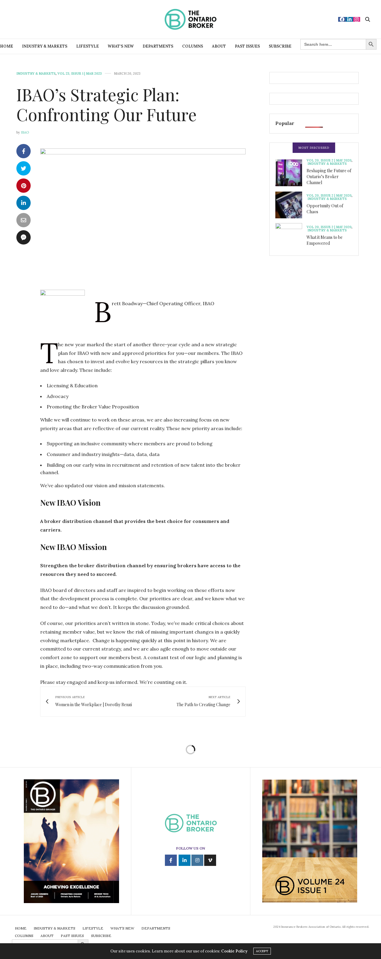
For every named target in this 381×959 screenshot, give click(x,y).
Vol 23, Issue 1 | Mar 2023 (79, 73)
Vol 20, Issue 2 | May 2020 (329, 160)
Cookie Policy (234, 951)
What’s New (121, 46)
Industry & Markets (44, 46)
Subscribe (280, 46)
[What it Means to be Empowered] (291, 236)
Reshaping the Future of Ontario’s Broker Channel (329, 176)
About (219, 46)
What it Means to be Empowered (325, 240)
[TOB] (190, 19)
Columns (192, 46)
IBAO (25, 132)
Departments (158, 46)
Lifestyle (87, 46)
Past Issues (247, 46)
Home (6, 46)
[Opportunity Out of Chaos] (291, 205)
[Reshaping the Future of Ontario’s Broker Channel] (291, 172)
